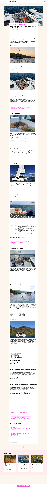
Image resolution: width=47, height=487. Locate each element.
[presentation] (10, 459)
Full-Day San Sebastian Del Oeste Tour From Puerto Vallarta (20, 413)
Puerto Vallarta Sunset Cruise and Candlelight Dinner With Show (20, 109)
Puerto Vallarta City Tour (14, 427)
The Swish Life (12, 29)
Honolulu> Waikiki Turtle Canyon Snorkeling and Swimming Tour (15, 446)
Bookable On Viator (14, 441)
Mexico (11, 24)
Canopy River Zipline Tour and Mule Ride (17, 243)
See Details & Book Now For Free (23, 485)
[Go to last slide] (5, 463)
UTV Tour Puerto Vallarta (14, 434)
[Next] (41, 463)
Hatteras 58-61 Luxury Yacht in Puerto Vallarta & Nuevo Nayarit (20, 241)
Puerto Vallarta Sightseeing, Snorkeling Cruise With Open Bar (20, 433)
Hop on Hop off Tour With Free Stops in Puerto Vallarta (19, 412)
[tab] (22, 472)
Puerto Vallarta (19, 24)
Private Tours (14, 24)
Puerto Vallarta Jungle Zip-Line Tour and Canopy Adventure (20, 418)
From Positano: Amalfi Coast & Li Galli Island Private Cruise (23, 465)
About (45, 1)
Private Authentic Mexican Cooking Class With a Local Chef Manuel (21, 416)
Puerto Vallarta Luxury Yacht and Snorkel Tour (17, 242)
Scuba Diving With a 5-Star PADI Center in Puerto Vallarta (19, 108)
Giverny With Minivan (35, 446)
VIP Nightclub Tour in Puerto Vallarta (16, 435)
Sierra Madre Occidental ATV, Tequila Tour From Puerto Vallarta (20, 107)
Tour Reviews (24, 24)
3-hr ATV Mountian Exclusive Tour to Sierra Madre (18, 417)
